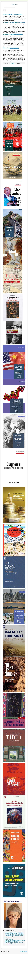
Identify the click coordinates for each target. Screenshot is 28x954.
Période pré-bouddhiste (9, 22)
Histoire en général (8, 14)
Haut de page (23, 951)
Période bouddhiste (8, 34)
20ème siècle (6, 48)
